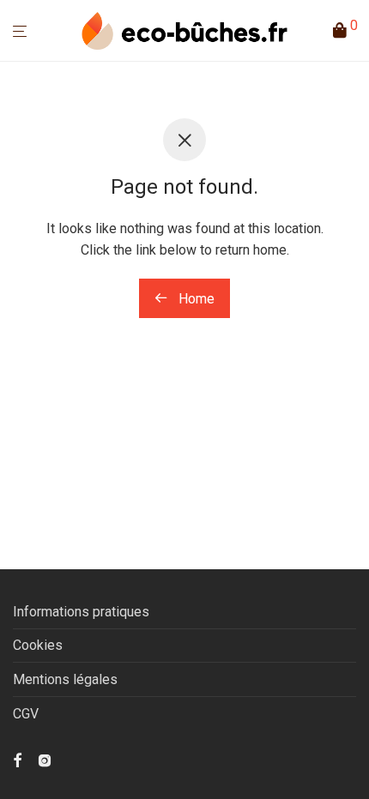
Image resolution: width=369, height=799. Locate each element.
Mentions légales (65, 679)
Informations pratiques (81, 612)
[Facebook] (17, 759)
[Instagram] (44, 759)
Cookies (38, 645)
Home (195, 299)
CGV (26, 714)
